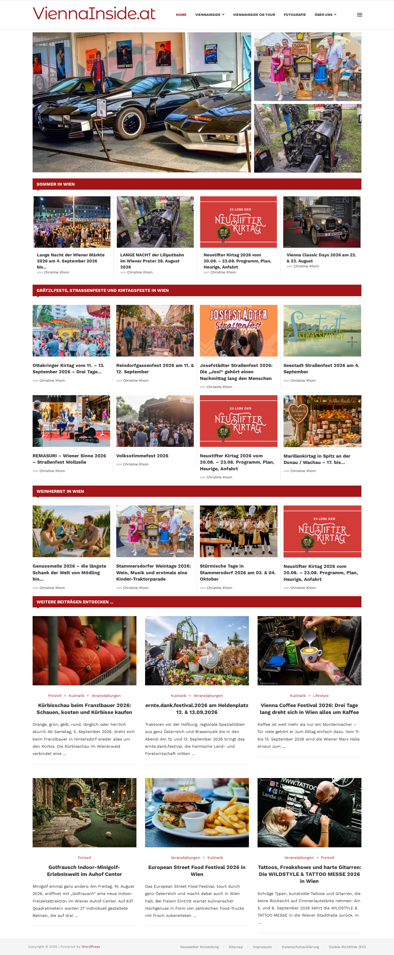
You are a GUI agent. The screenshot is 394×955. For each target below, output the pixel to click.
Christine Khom (56, 272)
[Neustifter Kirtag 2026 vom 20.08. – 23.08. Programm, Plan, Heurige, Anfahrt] (238, 222)
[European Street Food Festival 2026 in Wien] (197, 812)
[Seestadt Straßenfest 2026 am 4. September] (322, 331)
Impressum (262, 947)
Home (181, 15)
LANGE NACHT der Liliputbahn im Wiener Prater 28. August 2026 (307, 161)
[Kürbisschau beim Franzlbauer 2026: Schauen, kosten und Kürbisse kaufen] (84, 650)
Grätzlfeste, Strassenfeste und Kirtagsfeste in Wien (103, 290)
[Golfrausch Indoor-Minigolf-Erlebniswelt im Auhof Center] (84, 812)
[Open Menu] (359, 14)
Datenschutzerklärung (300, 947)
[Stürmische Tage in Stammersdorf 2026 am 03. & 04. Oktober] (238, 531)
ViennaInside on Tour (254, 15)
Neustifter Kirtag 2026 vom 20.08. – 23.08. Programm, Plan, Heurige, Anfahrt (237, 261)
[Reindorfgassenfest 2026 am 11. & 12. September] (155, 331)
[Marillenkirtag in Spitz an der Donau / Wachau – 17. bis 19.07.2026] (322, 421)
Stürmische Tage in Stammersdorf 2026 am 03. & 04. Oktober (238, 572)
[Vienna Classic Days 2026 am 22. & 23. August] (322, 222)
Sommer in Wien (56, 184)
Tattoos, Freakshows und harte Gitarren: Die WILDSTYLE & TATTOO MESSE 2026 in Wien (309, 874)
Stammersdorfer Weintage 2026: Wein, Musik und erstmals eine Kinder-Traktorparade (304, 87)
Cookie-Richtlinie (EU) (347, 947)
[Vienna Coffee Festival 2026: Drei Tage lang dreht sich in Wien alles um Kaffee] (309, 650)
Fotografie (295, 15)
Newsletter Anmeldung (199, 947)
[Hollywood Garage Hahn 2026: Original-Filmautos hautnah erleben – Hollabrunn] (142, 102)
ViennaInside (208, 15)
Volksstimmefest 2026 (142, 455)
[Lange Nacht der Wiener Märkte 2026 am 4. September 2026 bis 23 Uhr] (71, 222)
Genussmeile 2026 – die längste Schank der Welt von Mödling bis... (69, 572)
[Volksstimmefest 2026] (155, 421)
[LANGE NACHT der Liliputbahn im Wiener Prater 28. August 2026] (307, 138)
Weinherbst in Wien (60, 491)
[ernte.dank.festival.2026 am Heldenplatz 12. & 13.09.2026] (197, 650)
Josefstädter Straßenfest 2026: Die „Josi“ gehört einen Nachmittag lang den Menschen (236, 372)
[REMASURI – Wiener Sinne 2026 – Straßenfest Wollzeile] (71, 421)
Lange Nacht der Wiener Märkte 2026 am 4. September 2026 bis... (71, 261)
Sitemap (236, 947)
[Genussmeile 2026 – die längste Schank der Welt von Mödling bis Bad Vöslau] (71, 531)
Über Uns (324, 15)
